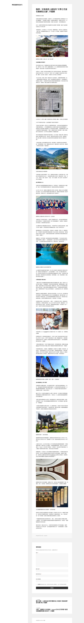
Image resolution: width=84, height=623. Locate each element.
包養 (41, 387)
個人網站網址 (38, 579)
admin (46, 535)
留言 (37, 552)
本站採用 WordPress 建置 (40, 620)
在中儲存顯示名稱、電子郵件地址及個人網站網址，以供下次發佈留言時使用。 (52, 584)
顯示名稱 (38, 569)
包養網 (45, 331)
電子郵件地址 (39, 574)
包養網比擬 (53, 455)
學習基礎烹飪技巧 (17, 5)
